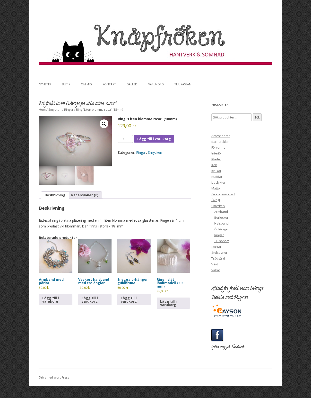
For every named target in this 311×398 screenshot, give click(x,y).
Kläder (216, 159)
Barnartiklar (220, 141)
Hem (42, 109)
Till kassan (182, 84)
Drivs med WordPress (54, 377)
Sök (257, 117)
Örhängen (221, 229)
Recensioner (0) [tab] (84, 195)
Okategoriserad (223, 194)
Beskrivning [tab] (55, 195)
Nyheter (45, 84)
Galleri (132, 84)
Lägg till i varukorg (154, 138)
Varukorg (156, 84)
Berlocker (221, 217)
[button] (104, 123)
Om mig (86, 84)
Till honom (221, 241)
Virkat (215, 270)
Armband (221, 211)
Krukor (216, 171)
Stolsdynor (219, 252)
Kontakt (109, 84)
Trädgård (218, 258)
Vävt (214, 264)
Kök (214, 165)
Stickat (216, 246)
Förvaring (218, 147)
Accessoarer (220, 136)
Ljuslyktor (218, 182)
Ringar (68, 109)
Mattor (216, 188)
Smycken (54, 109)
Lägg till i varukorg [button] (50, 300)
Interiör (216, 153)
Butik (66, 84)
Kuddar (216, 176)
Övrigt (215, 200)
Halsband (221, 223)
